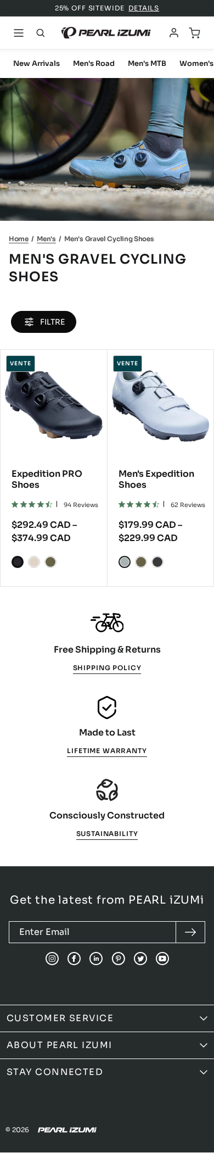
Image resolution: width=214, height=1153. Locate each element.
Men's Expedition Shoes (156, 479)
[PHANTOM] (157, 562)
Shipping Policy (107, 668)
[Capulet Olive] (50, 562)
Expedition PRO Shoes (47, 479)
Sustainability (107, 833)
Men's (46, 239)
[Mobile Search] (40, 33)
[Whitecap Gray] (34, 562)
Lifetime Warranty (107, 751)
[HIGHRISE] (125, 562)
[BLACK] (18, 562)
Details (143, 8)
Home (19, 239)
